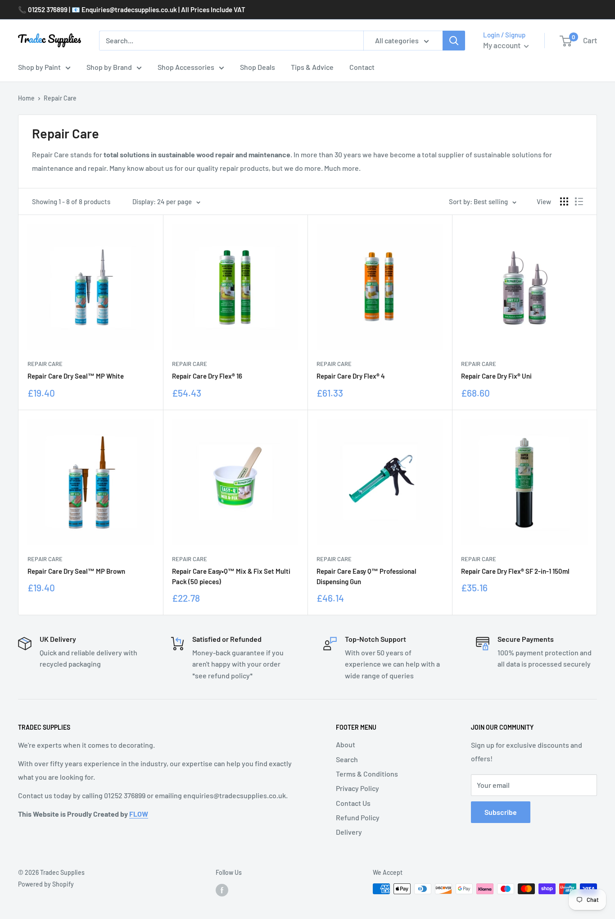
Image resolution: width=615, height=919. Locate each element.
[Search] (454, 40)
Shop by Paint (39, 67)
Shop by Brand (109, 67)
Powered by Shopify (46, 884)
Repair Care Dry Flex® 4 (351, 376)
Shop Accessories (186, 67)
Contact (362, 67)
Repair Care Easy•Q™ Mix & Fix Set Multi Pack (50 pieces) (231, 576)
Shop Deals (257, 67)
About (345, 744)
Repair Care (45, 363)
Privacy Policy (357, 788)
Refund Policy (358, 817)
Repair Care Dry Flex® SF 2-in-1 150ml (515, 571)
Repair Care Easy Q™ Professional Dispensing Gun (366, 576)
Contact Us (353, 803)
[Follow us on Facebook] (222, 889)
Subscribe (500, 812)
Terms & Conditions (367, 773)
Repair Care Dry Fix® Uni (496, 376)
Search (347, 759)
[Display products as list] (579, 201)
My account (502, 45)
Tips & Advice (312, 67)
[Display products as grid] (564, 201)
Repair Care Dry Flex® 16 (207, 376)
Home (26, 98)
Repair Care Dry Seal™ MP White (75, 376)
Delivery (349, 832)
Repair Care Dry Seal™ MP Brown (76, 571)
